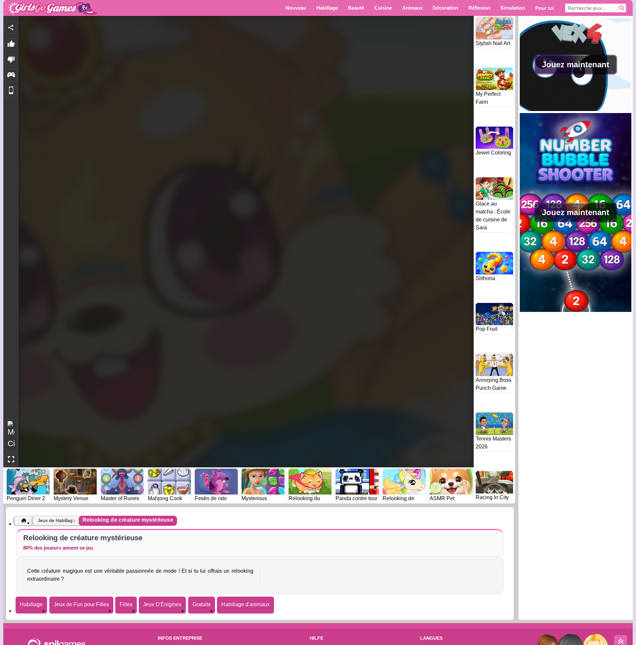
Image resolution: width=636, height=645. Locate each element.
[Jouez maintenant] (575, 109)
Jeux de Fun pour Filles (81, 604)
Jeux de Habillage (56, 520)
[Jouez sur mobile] (11, 92)
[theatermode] (11, 435)
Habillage (31, 604)
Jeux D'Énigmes (162, 604)
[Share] (11, 27)
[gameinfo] (11, 75)
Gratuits (201, 604)
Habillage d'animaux (245, 604)
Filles (126, 604)
